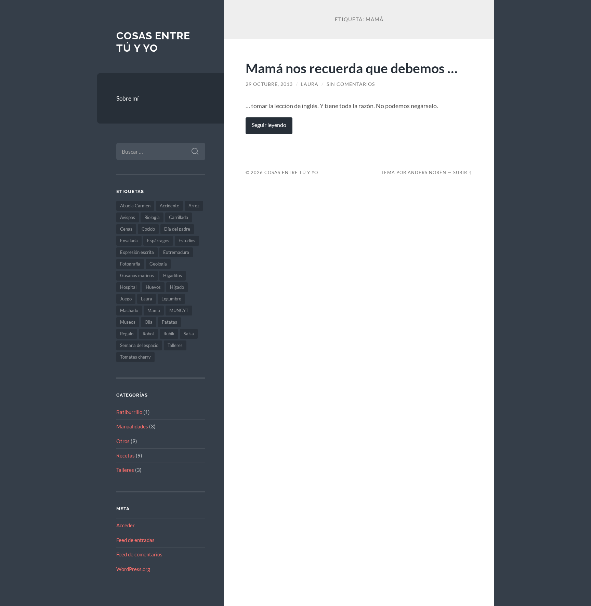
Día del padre (177, 229)
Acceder (125, 525)
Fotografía (130, 264)
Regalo (126, 333)
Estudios (187, 240)
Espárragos (158, 240)
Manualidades (132, 426)
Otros (123, 441)
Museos (127, 322)
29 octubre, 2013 (269, 84)
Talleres (175, 345)
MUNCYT (178, 310)
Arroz (193, 205)
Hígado (177, 287)
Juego (126, 298)
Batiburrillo (129, 412)
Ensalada (129, 240)
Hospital (128, 287)
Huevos (153, 287)
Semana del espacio (139, 345)
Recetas (125, 455)
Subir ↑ (462, 172)
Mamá (153, 310)
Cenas (126, 229)
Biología (152, 217)
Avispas (127, 217)
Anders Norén (427, 172)
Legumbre (171, 298)
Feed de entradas (135, 540)
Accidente (169, 205)
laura (309, 84)
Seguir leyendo (269, 125)
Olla (149, 322)
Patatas (169, 322)
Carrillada (178, 217)
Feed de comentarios (139, 554)
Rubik (168, 333)
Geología (158, 264)
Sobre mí (127, 98)
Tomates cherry (135, 357)
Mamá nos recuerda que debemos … (352, 68)
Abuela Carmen (135, 205)
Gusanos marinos (137, 275)
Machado (129, 310)
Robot (148, 333)
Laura (146, 298)
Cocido (148, 229)
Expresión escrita (137, 252)
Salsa (189, 333)
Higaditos (172, 275)
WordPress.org (133, 569)
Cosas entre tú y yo (153, 42)
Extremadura (176, 252)
